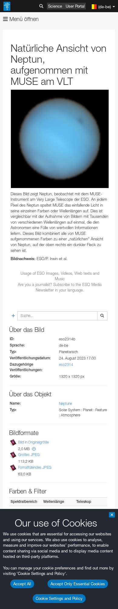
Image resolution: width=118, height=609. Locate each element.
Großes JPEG (29, 455)
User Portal (75, 6)
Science (55, 6)
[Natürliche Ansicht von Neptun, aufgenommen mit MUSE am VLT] (60, 139)
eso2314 (66, 364)
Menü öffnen (23, 19)
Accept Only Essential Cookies (78, 583)
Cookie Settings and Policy (59, 598)
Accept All (22, 583)
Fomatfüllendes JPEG (34, 467)
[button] (34, 449)
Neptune (65, 403)
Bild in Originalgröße (33, 442)
